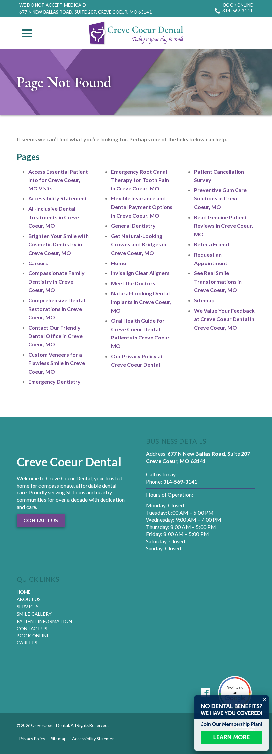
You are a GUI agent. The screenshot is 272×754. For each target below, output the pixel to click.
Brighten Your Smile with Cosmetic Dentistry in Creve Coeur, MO (58, 244)
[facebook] (206, 693)
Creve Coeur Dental (69, 461)
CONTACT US (40, 520)
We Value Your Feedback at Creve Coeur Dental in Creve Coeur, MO (224, 319)
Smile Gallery (34, 614)
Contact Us (32, 628)
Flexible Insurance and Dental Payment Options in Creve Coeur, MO (141, 206)
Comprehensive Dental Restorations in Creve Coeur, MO (56, 308)
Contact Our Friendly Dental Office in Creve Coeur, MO (55, 335)
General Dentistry (133, 225)
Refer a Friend (211, 244)
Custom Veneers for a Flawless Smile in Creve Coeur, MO (56, 363)
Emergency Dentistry (54, 381)
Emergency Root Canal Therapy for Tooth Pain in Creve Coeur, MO (140, 179)
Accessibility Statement (57, 198)
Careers (38, 263)
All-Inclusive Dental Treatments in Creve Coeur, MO (53, 217)
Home (118, 263)
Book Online (238, 5)
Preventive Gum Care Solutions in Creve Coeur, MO (220, 198)
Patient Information (44, 621)
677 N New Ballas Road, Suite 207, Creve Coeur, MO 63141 (85, 12)
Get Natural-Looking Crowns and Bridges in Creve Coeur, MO (138, 244)
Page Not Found (64, 82)
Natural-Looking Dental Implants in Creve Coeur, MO (141, 301)
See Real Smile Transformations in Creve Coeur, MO (218, 281)
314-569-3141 (237, 10)
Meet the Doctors (133, 283)
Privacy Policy (32, 738)
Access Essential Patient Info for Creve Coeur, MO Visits (58, 179)
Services (28, 606)
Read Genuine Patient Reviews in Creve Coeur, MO (223, 225)
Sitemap (204, 300)
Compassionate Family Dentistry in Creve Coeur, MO (56, 281)
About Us (29, 599)
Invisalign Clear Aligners (140, 273)
